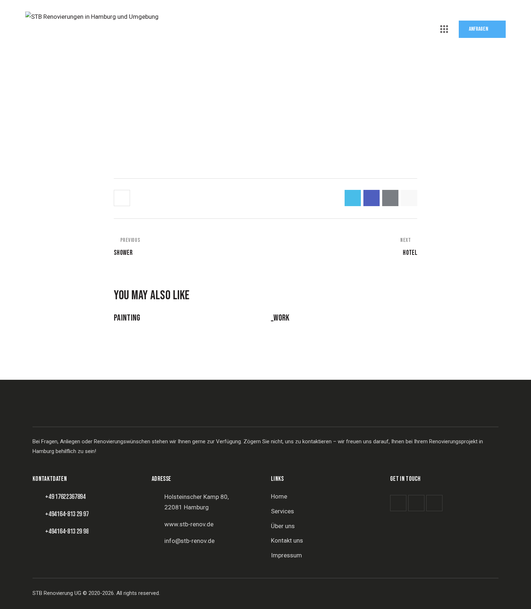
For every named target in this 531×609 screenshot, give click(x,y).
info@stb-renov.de (189, 540)
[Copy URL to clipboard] (409, 198)
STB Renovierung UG (57, 593)
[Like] (122, 198)
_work (280, 318)
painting (127, 318)
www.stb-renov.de (188, 524)
